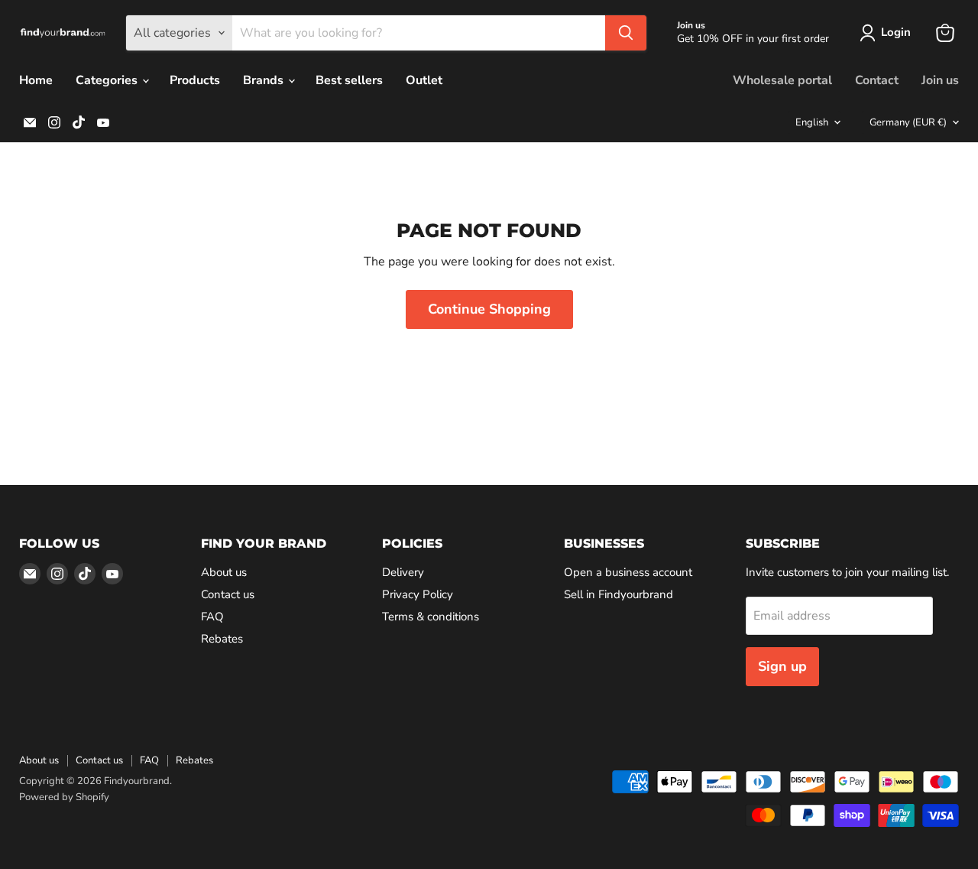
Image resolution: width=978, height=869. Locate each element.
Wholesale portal (782, 80)
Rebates (222, 638)
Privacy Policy (417, 594)
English (811, 122)
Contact (877, 80)
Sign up (782, 666)
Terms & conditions (430, 616)
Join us (940, 80)
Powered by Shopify (64, 797)
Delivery (403, 572)
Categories (108, 80)
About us (224, 572)
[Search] (625, 32)
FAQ (212, 616)
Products (195, 80)
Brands (265, 80)
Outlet (424, 80)
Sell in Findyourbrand (618, 594)
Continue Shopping (489, 309)
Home (36, 80)
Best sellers (349, 80)
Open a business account (628, 572)
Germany (908, 122)
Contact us (227, 594)
